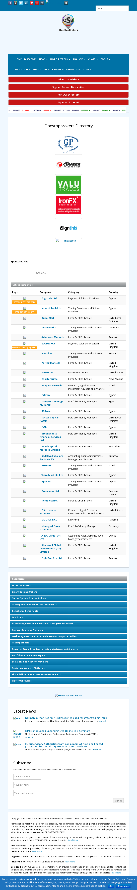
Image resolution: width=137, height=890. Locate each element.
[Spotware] (68, 165)
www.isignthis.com (25, 302)
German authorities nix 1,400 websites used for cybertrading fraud (66, 717)
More (86, 69)
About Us (72, 69)
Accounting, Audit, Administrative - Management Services (42, 623)
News (42, 59)
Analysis (78, 59)
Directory (30, 59)
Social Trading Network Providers (30, 661)
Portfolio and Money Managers (28, 655)
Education (21, 69)
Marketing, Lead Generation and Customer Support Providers (45, 636)
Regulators (40, 69)
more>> (103, 721)
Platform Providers (22, 680)
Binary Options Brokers (24, 591)
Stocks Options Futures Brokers (29, 598)
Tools (104, 59)
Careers (57, 69)
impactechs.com (24, 311)
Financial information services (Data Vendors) (36, 674)
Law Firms (17, 617)
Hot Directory (59, 59)
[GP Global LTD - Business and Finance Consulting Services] (68, 145)
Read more (123, 886)
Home (18, 59)
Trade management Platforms (28, 668)
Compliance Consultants (25, 611)
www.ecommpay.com (24, 347)
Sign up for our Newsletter (68, 87)
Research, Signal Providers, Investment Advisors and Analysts (45, 649)
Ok (110, 886)
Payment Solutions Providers (27, 630)
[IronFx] (68, 205)
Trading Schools (20, 642)
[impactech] (68, 248)
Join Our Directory (69, 94)
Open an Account (68, 102)
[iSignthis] (68, 228)
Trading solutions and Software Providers (34, 604)
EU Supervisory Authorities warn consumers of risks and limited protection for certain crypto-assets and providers (64, 745)
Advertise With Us (69, 79)
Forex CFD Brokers (22, 585)
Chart (92, 59)
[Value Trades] (68, 185)
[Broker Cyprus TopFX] (68, 695)
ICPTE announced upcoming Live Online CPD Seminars (57, 730)
